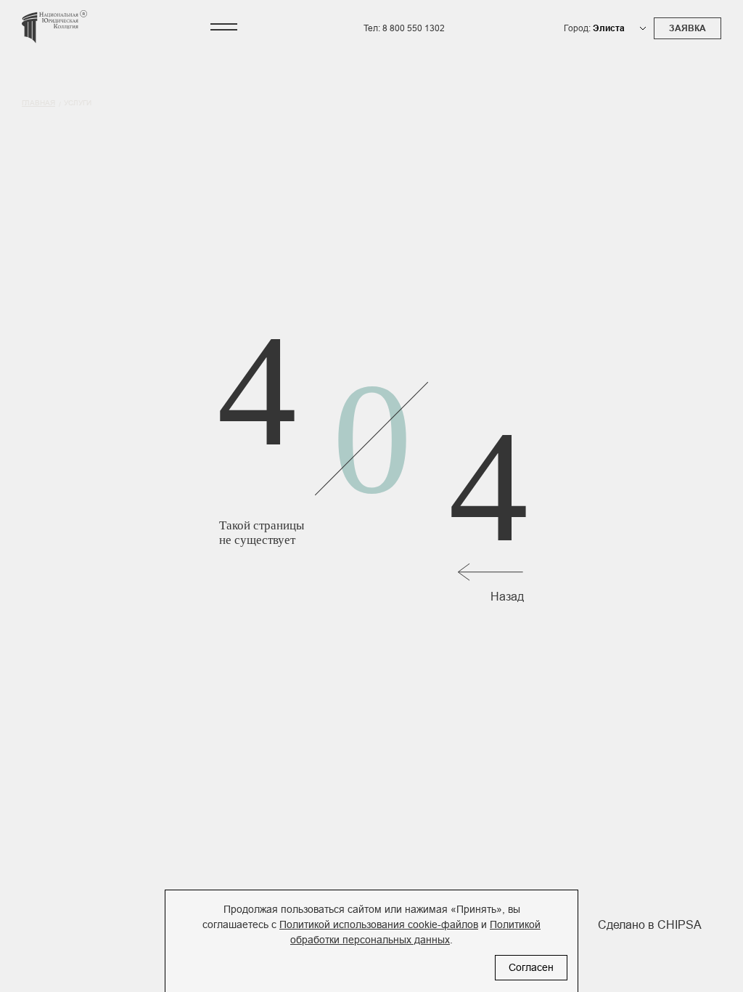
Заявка (687, 28)
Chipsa (679, 925)
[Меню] (223, 26)
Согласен (531, 967)
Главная (38, 103)
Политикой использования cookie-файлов (378, 924)
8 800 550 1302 (413, 28)
